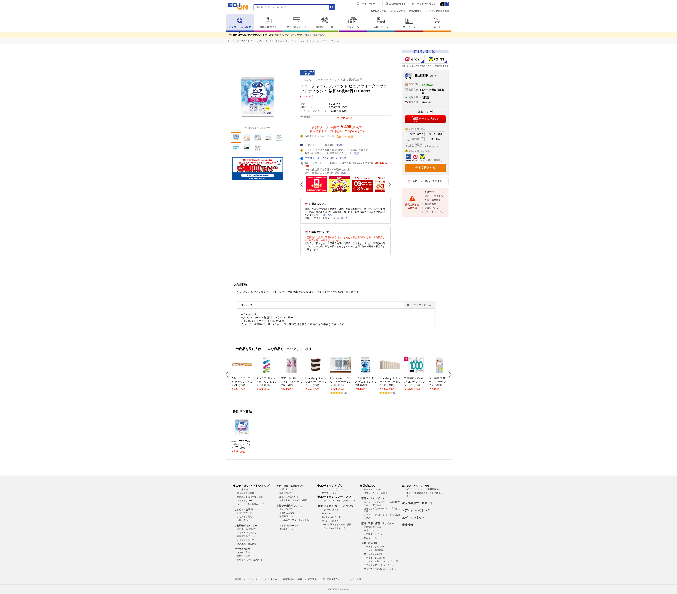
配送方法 (429, 192)
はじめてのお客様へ (244, 509)
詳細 (341, 145)
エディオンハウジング (425, 3)
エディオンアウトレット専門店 (379, 565)
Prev (303, 184)
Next (388, 184)
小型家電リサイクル (373, 534)
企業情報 (407, 524)
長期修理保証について (247, 536)
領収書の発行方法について (250, 560)
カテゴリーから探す (240, 27)
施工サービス (370, 538)
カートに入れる (429, 118)
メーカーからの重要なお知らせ (252, 504)
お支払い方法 (243, 552)
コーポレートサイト (369, 3)
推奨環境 (312, 579)
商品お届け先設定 (315, 35)
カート (437, 22)
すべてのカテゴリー (246, 41)
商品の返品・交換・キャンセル (294, 520)
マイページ (409, 27)
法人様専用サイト (397, 3)
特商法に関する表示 (292, 579)
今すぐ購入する (425, 167)
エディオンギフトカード (333, 528)
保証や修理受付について (289, 505)
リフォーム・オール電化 (375, 493)
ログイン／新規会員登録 (437, 11)
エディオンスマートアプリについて (339, 500)
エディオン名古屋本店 (374, 557)
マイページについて (246, 532)
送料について (243, 556)
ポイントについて (434, 211)
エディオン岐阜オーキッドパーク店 (381, 561)
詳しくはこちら (324, 215)
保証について (431, 207)
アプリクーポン (329, 493)
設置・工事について (288, 496)
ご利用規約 (242, 489)
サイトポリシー (244, 500)
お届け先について (287, 489)
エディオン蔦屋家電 (373, 550)
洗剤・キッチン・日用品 (270, 41)
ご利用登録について (246, 529)
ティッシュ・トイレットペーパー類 (302, 41)
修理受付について (287, 516)
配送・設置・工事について (290, 486)
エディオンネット (413, 517)
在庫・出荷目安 (433, 200)
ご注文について (242, 549)
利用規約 (272, 579)
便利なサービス (324, 27)
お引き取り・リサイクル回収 (293, 500)
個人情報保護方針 (245, 493)
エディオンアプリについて (334, 489)
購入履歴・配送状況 (246, 544)
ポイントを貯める (330, 521)
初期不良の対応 (286, 512)
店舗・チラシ (381, 27)
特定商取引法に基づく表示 (250, 497)
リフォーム (353, 27)
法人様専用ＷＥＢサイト (417, 503)
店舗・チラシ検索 (372, 489)
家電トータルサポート (372, 498)
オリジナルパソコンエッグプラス (380, 569)
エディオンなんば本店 (374, 546)
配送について (285, 493)
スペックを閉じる (421, 305)
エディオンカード (296, 27)
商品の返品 (430, 203)
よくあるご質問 (397, 11)
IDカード (326, 513)
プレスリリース (254, 579)
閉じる (119, 4)
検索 (9, 31)
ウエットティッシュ (332, 41)
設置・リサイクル (434, 196)
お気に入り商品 (378, 11)
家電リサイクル (371, 530)
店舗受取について (287, 529)
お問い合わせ (415, 11)
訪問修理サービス (372, 527)
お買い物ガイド (268, 27)
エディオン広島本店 (373, 554)
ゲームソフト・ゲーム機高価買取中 (423, 489)
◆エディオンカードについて (335, 505)
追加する (54, 30)
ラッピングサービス (288, 525)
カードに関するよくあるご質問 (336, 524)
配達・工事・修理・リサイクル (377, 523)
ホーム (230, 41)
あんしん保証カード (331, 517)
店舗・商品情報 (369, 543)
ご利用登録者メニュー (245, 525)
